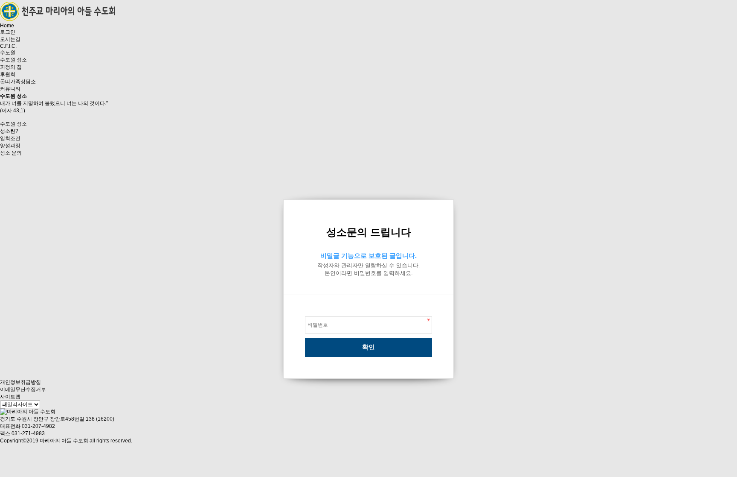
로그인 (7, 32)
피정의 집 (11, 67)
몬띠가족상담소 (18, 82)
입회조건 (10, 138)
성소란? (9, 131)
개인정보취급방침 (20, 382)
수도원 (7, 53)
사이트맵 (10, 397)
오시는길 (10, 39)
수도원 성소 (13, 60)
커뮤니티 (10, 89)
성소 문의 (11, 153)
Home (7, 26)
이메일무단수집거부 (23, 389)
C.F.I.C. (8, 46)
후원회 (7, 74)
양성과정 (10, 146)
